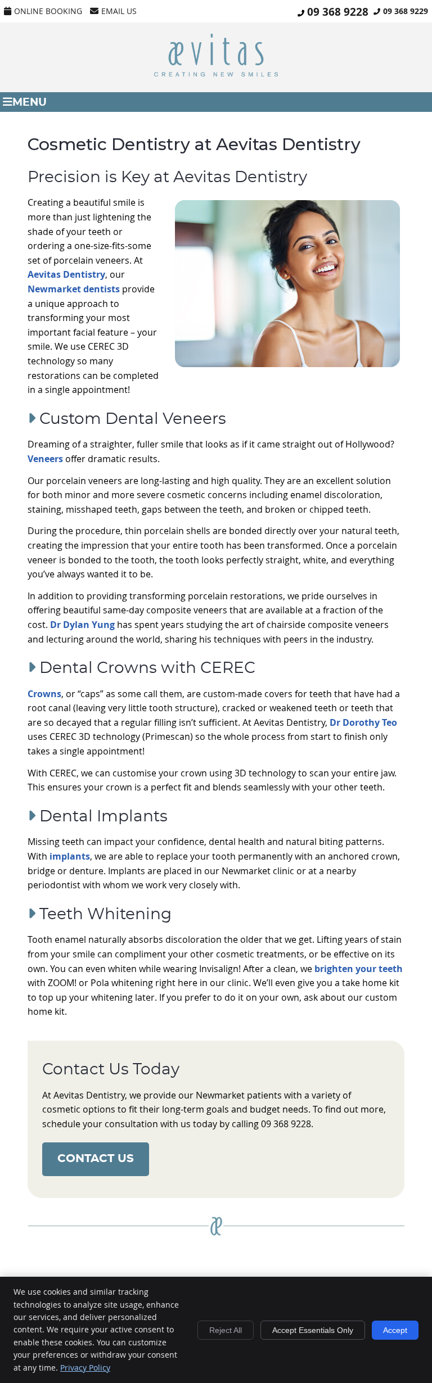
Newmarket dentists (74, 289)
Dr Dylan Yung (82, 624)
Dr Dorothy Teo (363, 722)
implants (70, 856)
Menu (29, 102)
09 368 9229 (405, 11)
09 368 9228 (337, 11)
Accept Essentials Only (312, 1330)
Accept (395, 1330)
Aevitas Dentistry (66, 274)
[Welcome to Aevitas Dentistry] (216, 73)
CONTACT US (95, 1158)
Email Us (119, 11)
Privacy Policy (85, 1367)
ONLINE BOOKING (48, 11)
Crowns (44, 694)
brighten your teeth (358, 968)
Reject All (225, 1330)
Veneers (45, 459)
